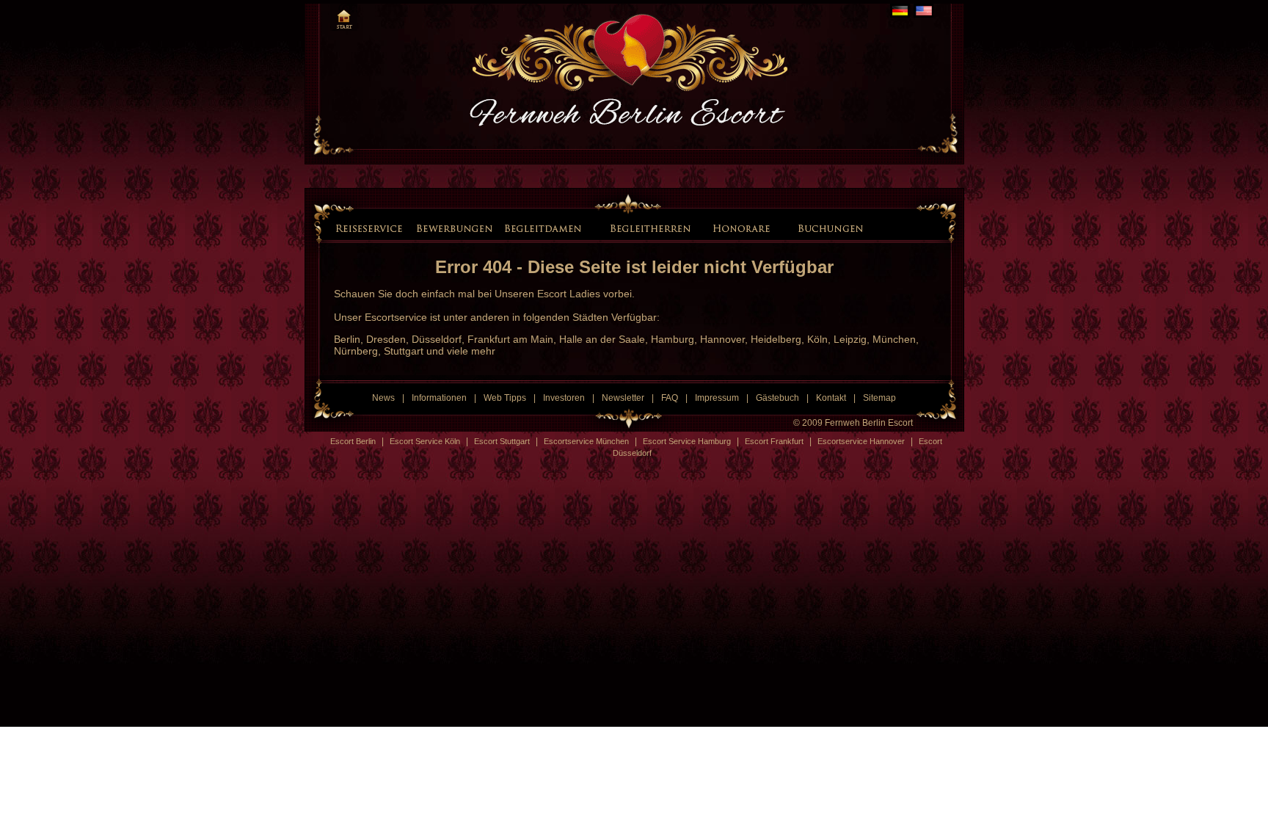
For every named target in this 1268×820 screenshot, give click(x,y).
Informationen (439, 398)
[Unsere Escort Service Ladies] (596, 227)
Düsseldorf (437, 339)
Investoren (564, 398)
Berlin (347, 339)
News (383, 398)
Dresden (386, 339)
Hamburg (672, 339)
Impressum (717, 398)
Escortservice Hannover (861, 441)
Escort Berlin (353, 441)
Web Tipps (505, 398)
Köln (817, 339)
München (894, 339)
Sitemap (879, 398)
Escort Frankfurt (774, 441)
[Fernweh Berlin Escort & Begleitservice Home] (343, 17)
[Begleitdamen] (544, 227)
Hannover (722, 339)
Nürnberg (356, 351)
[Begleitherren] (653, 227)
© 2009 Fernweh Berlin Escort (853, 423)
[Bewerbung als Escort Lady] (454, 227)
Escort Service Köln (425, 441)
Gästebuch (777, 398)
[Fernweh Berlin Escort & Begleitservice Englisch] (923, 11)
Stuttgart (403, 351)
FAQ (669, 398)
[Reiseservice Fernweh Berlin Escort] (370, 227)
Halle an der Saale (602, 339)
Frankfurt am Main (510, 339)
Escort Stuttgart (502, 441)
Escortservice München (586, 441)
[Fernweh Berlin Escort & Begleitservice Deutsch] (900, 11)
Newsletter (623, 398)
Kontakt (831, 398)
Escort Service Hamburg (687, 441)
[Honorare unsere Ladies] (744, 227)
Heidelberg (776, 339)
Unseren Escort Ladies (547, 294)
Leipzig (850, 339)
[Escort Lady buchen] (828, 227)
